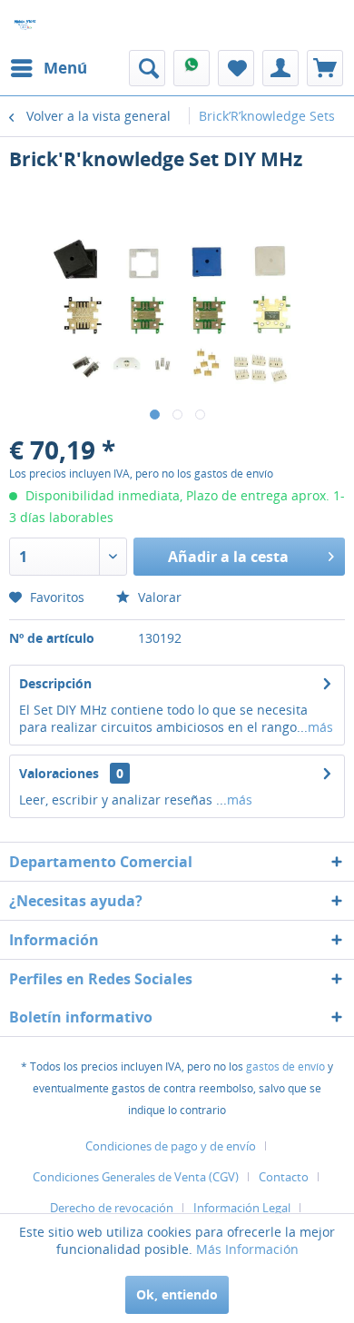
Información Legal (241, 1208)
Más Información (247, 1249)
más (320, 727)
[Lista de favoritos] (236, 68)
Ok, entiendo (177, 1294)
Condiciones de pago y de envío (170, 1146)
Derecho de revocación (111, 1208)
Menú (65, 67)
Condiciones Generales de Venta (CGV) (136, 1177)
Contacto (284, 1177)
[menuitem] (48, 68)
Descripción (55, 683)
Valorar (158, 597)
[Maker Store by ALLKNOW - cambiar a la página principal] (25, 25)
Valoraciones (59, 773)
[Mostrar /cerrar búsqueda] (147, 68)
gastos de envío (285, 1066)
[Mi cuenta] (280, 68)
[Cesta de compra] (325, 68)
